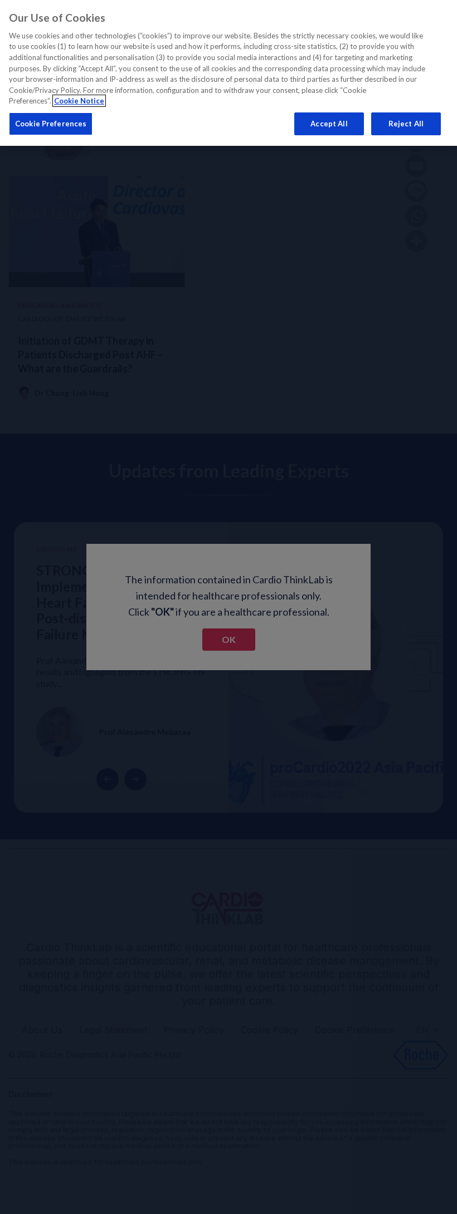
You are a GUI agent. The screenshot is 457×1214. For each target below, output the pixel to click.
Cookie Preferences (50, 123)
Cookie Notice (79, 100)
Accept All (328, 123)
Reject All (406, 123)
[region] (228, 73)
